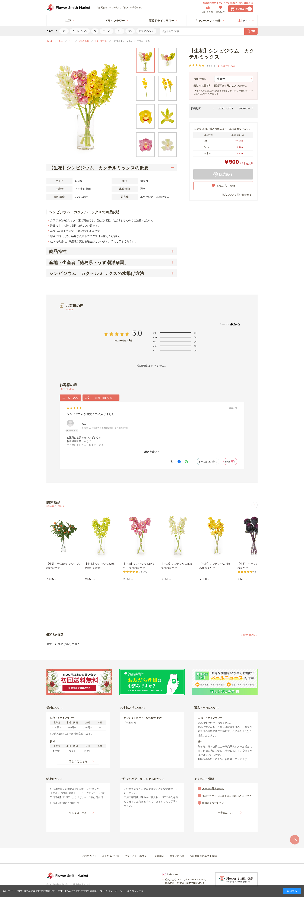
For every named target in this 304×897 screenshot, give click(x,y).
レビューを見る (226, 65)
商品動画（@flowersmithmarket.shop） (185, 882)
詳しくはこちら (246, 3)
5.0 (137, 333)
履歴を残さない (250, 634)
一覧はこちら (226, 812)
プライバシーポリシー (112, 891)
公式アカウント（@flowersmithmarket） (186, 879)
